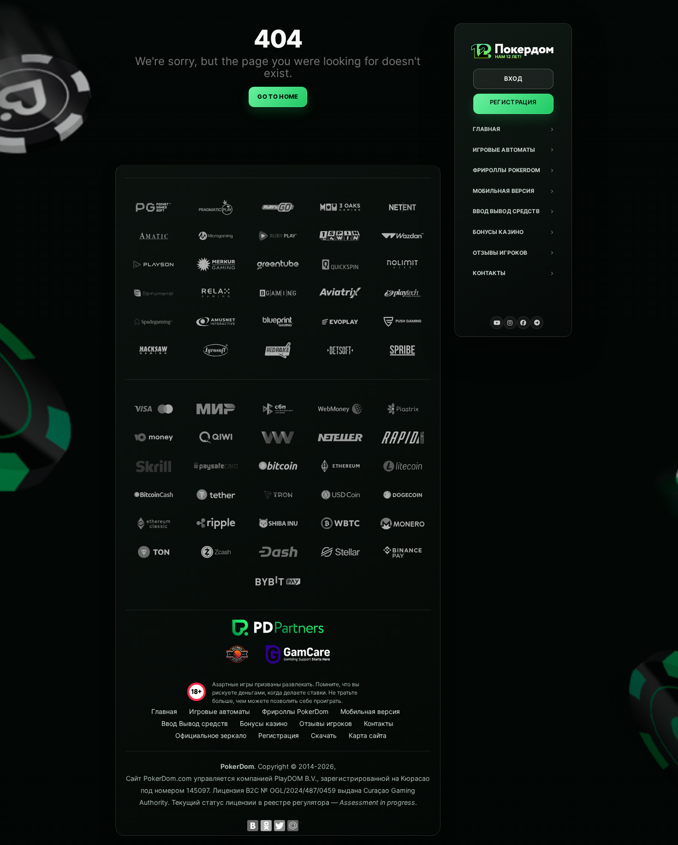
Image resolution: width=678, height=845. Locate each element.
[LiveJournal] (306, 825)
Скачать (324, 735)
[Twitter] (279, 825)
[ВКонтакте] (252, 825)
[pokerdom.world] (510, 322)
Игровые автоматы (504, 149)
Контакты (489, 273)
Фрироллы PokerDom (507, 170)
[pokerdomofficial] (523, 322)
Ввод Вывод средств (506, 211)
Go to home (277, 96)
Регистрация (513, 102)
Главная (486, 129)
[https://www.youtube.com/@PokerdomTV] (496, 322)
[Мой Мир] (292, 825)
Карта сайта (368, 735)
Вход (513, 78)
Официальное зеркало (210, 735)
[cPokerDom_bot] (536, 322)
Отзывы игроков (500, 252)
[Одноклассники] (266, 825)
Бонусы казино (498, 231)
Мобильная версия (504, 190)
